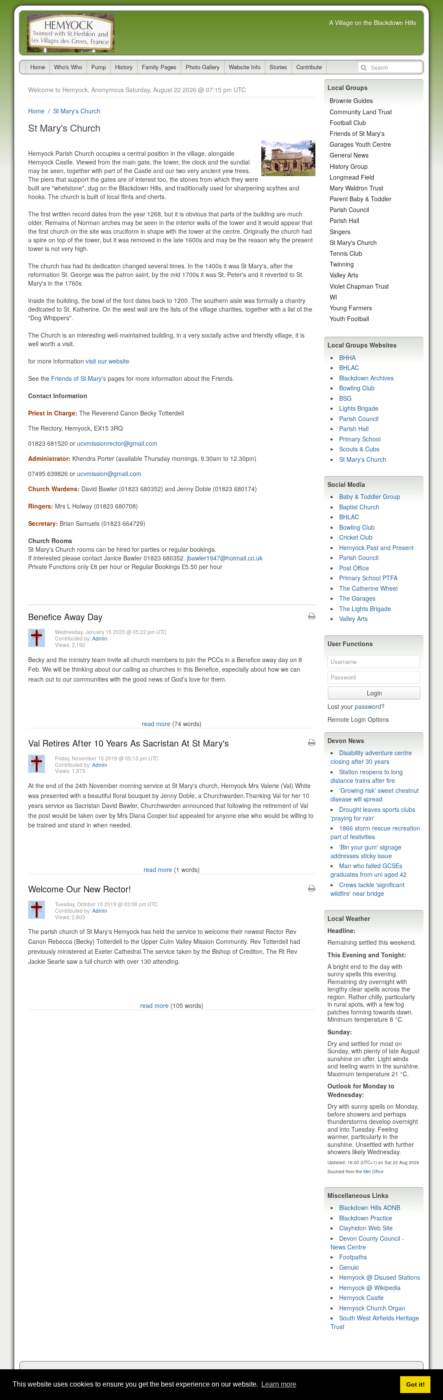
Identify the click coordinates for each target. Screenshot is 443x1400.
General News (349, 155)
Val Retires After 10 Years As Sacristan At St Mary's (128, 743)
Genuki (349, 1267)
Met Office (373, 1171)
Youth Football (349, 318)
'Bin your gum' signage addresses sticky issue (366, 851)
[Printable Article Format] (311, 616)
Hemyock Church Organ (372, 1307)
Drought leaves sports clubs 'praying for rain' (373, 813)
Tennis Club (346, 253)
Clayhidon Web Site (366, 1227)
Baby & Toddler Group (369, 496)
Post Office (354, 567)
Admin (99, 638)
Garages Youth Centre (360, 144)
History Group (349, 166)
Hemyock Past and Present (376, 547)
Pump (98, 67)
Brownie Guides (351, 100)
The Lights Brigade (365, 608)
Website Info (244, 67)
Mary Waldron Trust (356, 187)
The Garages (357, 598)
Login (374, 693)
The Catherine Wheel (368, 588)
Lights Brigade (359, 408)
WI (333, 297)
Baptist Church (359, 506)
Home (37, 67)
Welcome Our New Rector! (79, 888)
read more (156, 723)
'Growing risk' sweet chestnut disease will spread (375, 794)
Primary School (360, 438)
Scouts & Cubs (359, 448)
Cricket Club (355, 537)
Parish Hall (344, 220)
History (124, 67)
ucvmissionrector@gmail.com (117, 443)
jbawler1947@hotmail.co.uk (225, 558)
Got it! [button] (415, 1384)
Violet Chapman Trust (359, 286)
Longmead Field (352, 177)
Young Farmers (351, 307)
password (368, 706)
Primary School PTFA (368, 577)
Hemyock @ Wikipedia (370, 1287)
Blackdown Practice (365, 1217)
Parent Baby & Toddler (361, 198)
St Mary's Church (76, 110)
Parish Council (349, 209)
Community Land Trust (361, 111)
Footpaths (353, 1256)
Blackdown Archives (366, 377)
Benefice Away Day (65, 616)
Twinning (342, 264)
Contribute (309, 67)
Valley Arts (344, 274)
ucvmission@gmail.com (109, 473)
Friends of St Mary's (78, 378)
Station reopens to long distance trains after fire (367, 776)
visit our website (107, 361)
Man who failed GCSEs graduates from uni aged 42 (369, 870)
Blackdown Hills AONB (369, 1207)
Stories (278, 67)
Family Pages (159, 67)
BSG (345, 398)
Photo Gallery (203, 67)
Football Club (348, 122)
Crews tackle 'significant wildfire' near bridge (367, 889)
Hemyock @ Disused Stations (379, 1277)
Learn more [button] (278, 1384)
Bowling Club (357, 387)
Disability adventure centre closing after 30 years (371, 757)
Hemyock (71, 32)
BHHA (347, 357)
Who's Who (68, 67)
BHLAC (349, 367)
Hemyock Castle (361, 1297)
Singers (340, 231)
